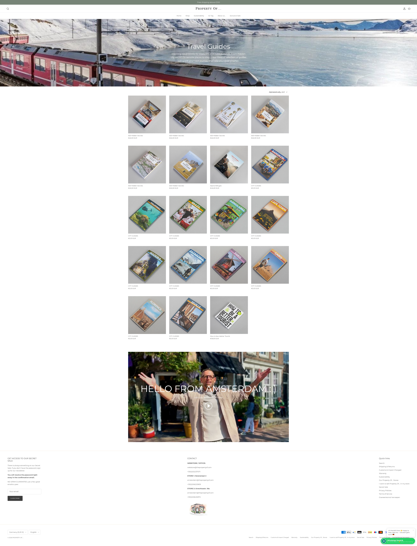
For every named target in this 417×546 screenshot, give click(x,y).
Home (179, 16)
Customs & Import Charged (390, 470)
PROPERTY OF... (17, 537)
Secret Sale (383, 487)
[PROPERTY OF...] (208, 8)
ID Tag (210, 16)
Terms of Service (385, 494)
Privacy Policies (385, 490)
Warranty (382, 473)
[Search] (8, 8)
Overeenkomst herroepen (389, 497)
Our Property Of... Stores (388, 480)
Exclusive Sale (235, 16)
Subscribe (15, 498)
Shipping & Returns (387, 467)
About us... (222, 16)
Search (382, 463)
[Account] (404, 8)
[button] (208, 405)
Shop (187, 16)
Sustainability (199, 16)
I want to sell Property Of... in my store (394, 484)
